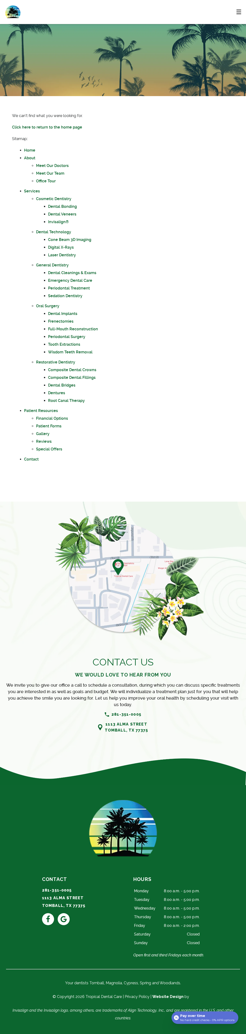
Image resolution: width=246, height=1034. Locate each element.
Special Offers (49, 449)
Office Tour (46, 181)
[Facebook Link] (48, 919)
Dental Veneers (62, 214)
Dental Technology (53, 232)
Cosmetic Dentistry (53, 199)
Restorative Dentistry (55, 362)
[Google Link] (64, 919)
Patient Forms (49, 426)
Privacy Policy (137, 996)
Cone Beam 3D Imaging (69, 239)
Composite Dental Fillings (72, 377)
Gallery (42, 433)
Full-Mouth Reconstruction (73, 329)
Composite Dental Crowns (72, 370)
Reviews (44, 441)
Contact (31, 459)
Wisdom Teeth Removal (70, 352)
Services (32, 191)
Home (29, 150)
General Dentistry (52, 265)
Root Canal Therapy (66, 400)
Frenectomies (61, 321)
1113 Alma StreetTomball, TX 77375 (126, 727)
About (29, 158)
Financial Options (52, 418)
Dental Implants (62, 313)
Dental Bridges (61, 385)
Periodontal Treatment (69, 288)
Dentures (56, 393)
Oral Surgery (47, 306)
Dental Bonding (62, 206)
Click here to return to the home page (47, 127)
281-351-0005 (126, 714)
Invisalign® (58, 222)
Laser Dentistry (62, 255)
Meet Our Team (50, 173)
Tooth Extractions (64, 344)
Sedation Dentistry (65, 296)
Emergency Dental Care (70, 280)
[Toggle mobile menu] (239, 12)
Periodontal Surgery (66, 336)
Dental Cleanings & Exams (72, 273)
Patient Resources (41, 410)
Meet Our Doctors (52, 165)
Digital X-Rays (61, 247)
